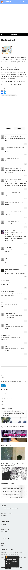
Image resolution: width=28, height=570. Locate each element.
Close (17, 557)
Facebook (19, 128)
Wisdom (7, 346)
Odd (6, 88)
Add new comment (12, 95)
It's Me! (3, 404)
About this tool (16, 566)
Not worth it (3, 524)
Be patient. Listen (5, 526)
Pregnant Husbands (6, 408)
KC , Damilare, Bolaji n (11, 230)
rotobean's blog (4, 95)
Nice (6, 258)
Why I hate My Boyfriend (7, 398)
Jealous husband (6, 395)
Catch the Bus (4, 531)
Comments (8, 128)
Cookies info (3, 545)
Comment (3, 365)
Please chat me (5, 335)
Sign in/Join (22, 1)
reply (25, 143)
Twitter (2, 543)
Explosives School (5, 529)
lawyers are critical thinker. (8, 291)
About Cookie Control (6, 557)
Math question (4, 375)
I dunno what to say (10, 313)
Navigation (14, 34)
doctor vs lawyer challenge (12, 269)
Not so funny (8, 247)
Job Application (5, 401)
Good (6, 324)
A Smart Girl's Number (7, 483)
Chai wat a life (5, 280)
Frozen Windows (4, 533)
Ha (2, 302)
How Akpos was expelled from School (10, 393)
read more (8, 568)
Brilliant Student (6, 446)
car (4, 90)
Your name (3, 359)
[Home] (6, 2)
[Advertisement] (14, 18)
